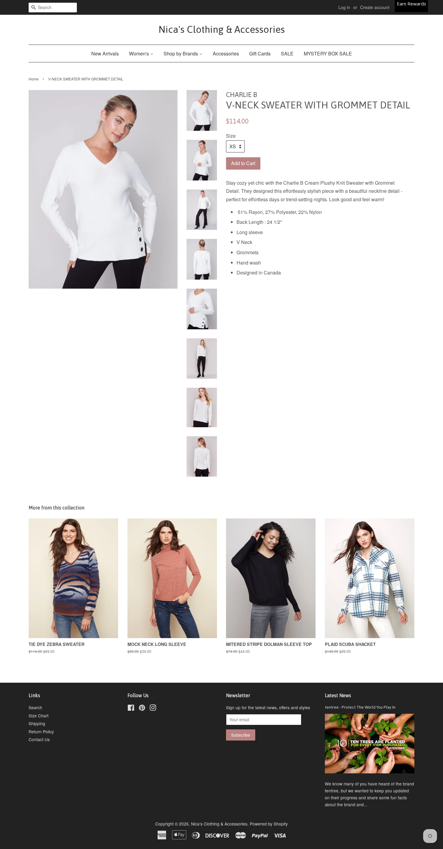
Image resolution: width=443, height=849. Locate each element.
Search (35, 707)
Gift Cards (260, 53)
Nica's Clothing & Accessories (222, 29)
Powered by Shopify (269, 824)
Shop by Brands (181, 53)
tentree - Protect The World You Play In (360, 707)
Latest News (338, 695)
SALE (287, 53)
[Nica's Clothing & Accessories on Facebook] (130, 709)
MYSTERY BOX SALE (328, 53)
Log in (344, 7)
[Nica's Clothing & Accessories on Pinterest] (142, 709)
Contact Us (39, 739)
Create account (374, 7)
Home (34, 78)
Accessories (226, 53)
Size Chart (39, 716)
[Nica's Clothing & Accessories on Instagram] (152, 709)
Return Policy (41, 731)
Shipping (37, 723)
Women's (139, 53)
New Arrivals (105, 53)
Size (231, 135)
